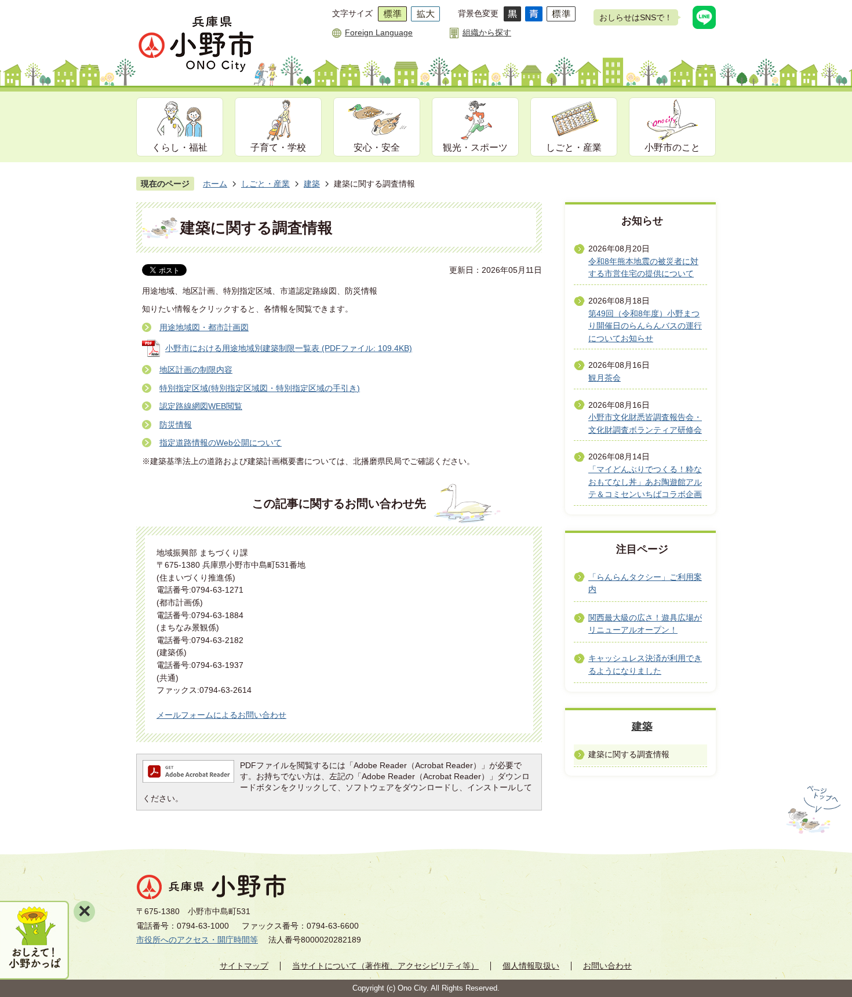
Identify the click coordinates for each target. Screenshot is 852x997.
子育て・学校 (278, 147)
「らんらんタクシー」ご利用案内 (645, 583)
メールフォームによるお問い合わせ (221, 715)
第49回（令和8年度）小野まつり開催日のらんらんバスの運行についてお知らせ (645, 326)
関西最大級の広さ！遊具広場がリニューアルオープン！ (645, 624)
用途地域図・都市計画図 (204, 327)
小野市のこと (672, 147)
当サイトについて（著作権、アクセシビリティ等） (385, 965)
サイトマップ (244, 965)
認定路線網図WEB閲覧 (200, 406)
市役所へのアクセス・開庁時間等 (197, 939)
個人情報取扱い (531, 965)
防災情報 (175, 424)
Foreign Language (379, 32)
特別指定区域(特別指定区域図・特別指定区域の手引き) (259, 388)
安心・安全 (377, 147)
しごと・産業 (574, 147)
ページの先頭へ (812, 810)
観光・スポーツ (475, 147)
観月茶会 (604, 377)
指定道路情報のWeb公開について (220, 442)
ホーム (215, 183)
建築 (312, 183)
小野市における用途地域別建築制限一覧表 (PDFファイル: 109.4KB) (288, 348)
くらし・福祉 (179, 147)
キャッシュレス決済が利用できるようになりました (645, 664)
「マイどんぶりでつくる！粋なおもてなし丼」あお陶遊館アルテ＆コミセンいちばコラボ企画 (645, 482)
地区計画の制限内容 (195, 369)
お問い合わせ (607, 965)
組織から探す (487, 32)
